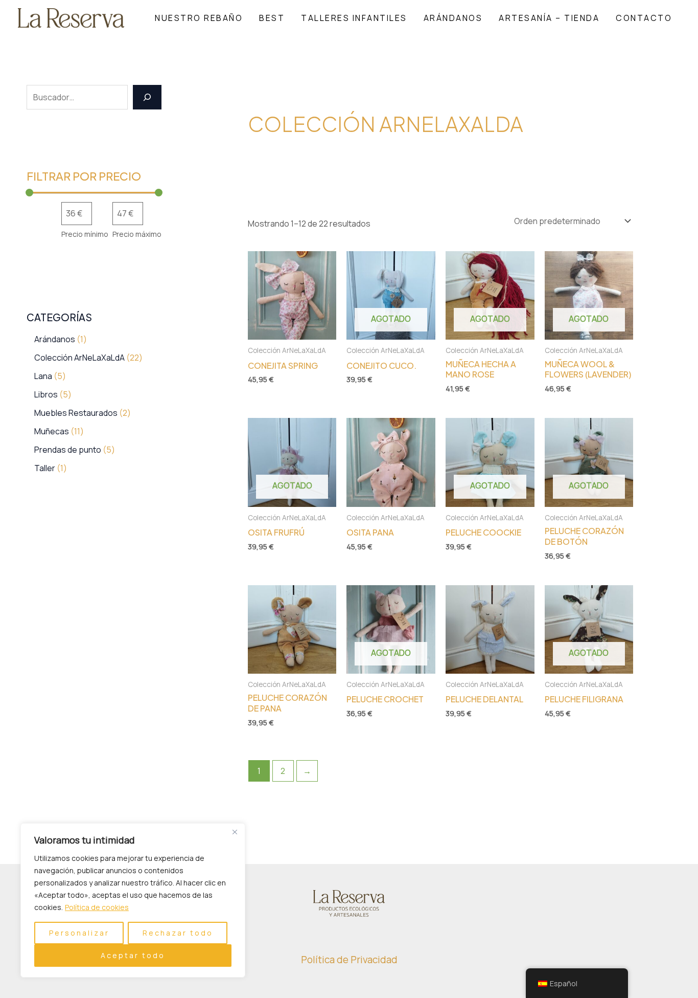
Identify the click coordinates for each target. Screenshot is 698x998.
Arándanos (453, 18)
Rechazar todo (178, 933)
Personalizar (79, 933)
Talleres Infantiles (354, 18)
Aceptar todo (133, 955)
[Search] (147, 97)
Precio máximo (136, 234)
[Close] (234, 832)
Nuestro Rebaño (199, 18)
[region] (132, 900)
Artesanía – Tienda (549, 18)
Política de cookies (97, 907)
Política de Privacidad (349, 959)
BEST (272, 18)
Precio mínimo (84, 234)
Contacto (644, 18)
